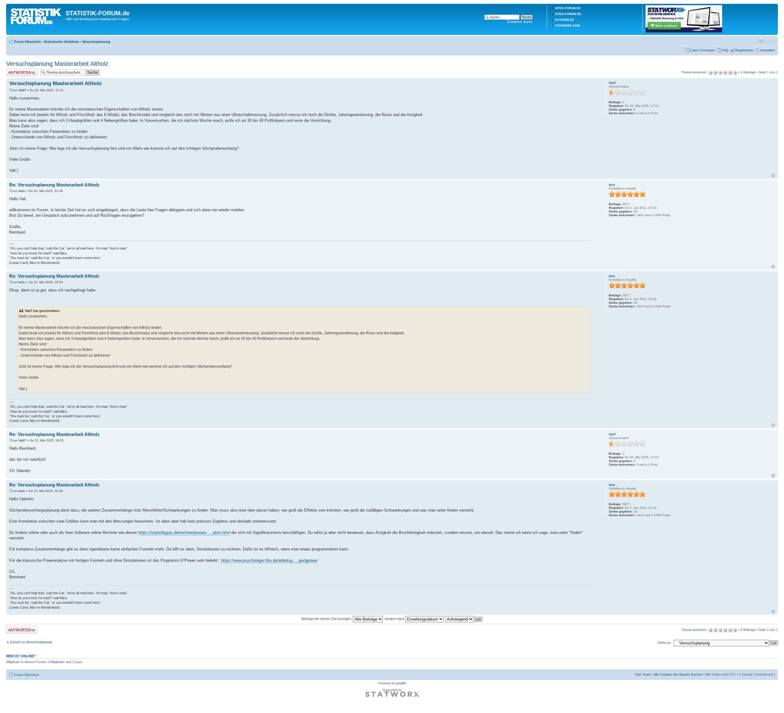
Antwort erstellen (18, 70)
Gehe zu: (664, 642)
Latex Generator (703, 50)
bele (22, 191)
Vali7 (22, 90)
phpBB (401, 683)
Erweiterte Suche (520, 22)
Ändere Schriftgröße (770, 40)
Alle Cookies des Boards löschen (678, 674)
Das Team (642, 674)
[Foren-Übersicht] (37, 15)
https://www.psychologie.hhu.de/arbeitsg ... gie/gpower (269, 560)
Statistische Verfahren (61, 41)
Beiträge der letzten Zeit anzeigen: (327, 619)
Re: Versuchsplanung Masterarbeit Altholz (54, 184)
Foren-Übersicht (27, 41)
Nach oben (773, 175)
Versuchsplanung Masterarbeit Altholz (57, 63)
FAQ (725, 50)
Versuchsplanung (96, 41)
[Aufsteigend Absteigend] (464, 619)
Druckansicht (761, 40)
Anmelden (767, 50)
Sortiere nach (394, 619)
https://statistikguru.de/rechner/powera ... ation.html (184, 532)
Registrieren (744, 50)
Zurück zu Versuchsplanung (31, 642)
